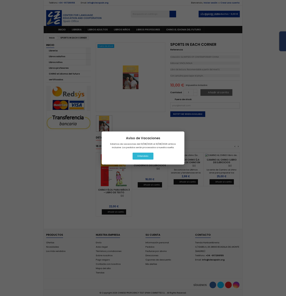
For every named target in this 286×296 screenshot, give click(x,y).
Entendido (143, 156)
